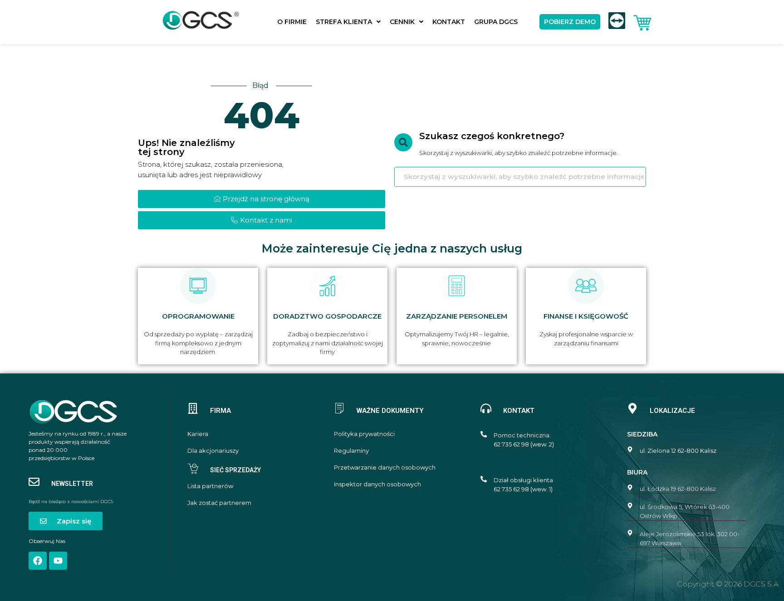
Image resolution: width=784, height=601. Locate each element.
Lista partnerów (210, 486)
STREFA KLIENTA (344, 22)
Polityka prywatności (364, 434)
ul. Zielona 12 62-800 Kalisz (678, 450)
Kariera (197, 434)
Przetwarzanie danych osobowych (385, 467)
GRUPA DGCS (496, 22)
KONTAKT (448, 22)
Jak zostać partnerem (219, 503)
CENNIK (402, 22)
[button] (348, 21)
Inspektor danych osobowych (377, 484)
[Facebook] (38, 561)
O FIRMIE (292, 22)
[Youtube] (58, 561)
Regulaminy (351, 451)
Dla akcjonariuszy (213, 451)
